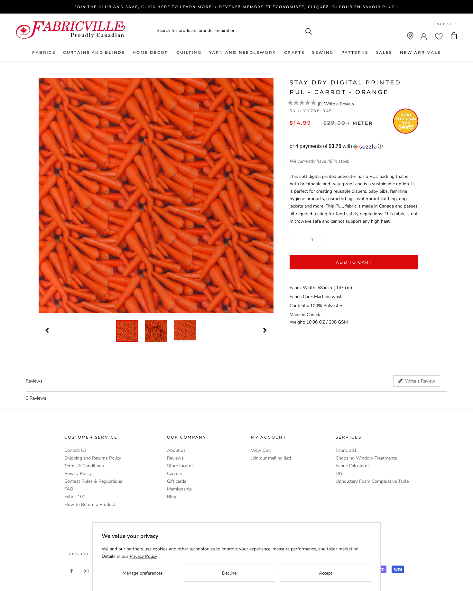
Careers (174, 473)
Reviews (175, 458)
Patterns (354, 52)
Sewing (322, 52)
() (320, 104)
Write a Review (339, 104)
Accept (325, 573)
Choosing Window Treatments (366, 458)
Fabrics (43, 52)
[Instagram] (86, 570)
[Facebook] (71, 570)
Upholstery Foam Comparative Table (372, 481)
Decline (229, 573)
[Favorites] (439, 36)
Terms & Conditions (84, 466)
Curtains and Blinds (94, 52)
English (443, 24)
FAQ (68, 489)
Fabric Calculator (352, 466)
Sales (384, 52)
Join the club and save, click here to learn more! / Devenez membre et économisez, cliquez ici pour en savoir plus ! (237, 7)
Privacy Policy (78, 473)
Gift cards (176, 481)
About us (176, 450)
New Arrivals (420, 52)
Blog (171, 497)
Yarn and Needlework (242, 52)
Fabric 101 (74, 497)
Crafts (294, 52)
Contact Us (75, 450)
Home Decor (151, 52)
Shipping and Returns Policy (92, 458)
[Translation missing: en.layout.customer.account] (424, 36)
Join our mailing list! (271, 458)
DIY (339, 473)
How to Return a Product (89, 504)
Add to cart (354, 262)
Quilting (188, 52)
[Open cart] (454, 35)
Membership (179, 489)
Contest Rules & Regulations (93, 481)
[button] (354, 146)
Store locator (180, 466)
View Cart (261, 450)
